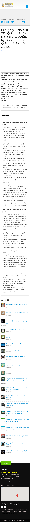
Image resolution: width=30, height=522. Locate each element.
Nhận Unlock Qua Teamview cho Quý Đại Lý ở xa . (17, 451)
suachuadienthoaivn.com (10, 480)
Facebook (2, 507)
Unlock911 (14, 520)
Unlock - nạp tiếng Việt (19, 19)
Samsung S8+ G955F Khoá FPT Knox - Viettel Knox (17, 329)
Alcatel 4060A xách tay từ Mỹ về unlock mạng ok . (17, 350)
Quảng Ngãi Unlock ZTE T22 (8, 73)
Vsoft (23, 520)
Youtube (5, 507)
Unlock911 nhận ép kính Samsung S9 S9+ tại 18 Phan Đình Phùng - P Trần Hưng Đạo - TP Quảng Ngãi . (17, 321)
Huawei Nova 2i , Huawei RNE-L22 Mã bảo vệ (16, 343)
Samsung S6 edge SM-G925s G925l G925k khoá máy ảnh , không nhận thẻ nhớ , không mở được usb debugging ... (17, 379)
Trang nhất (3, 19)
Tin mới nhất (5, 300)
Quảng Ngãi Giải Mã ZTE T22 (10, 75)
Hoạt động (10, 19)
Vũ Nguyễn (8, 482)
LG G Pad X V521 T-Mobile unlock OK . (14, 372)
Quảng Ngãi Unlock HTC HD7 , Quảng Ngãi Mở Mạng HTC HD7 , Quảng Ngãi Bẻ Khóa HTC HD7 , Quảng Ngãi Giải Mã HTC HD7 (14, 129)
